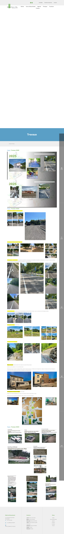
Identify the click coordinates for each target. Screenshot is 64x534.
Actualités (40, 2)
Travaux (38, 8)
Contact (55, 2)
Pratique (45, 6)
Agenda (39, 6)
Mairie (22, 6)
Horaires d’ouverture (48, 2)
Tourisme (51, 6)
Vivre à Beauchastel (30, 6)
